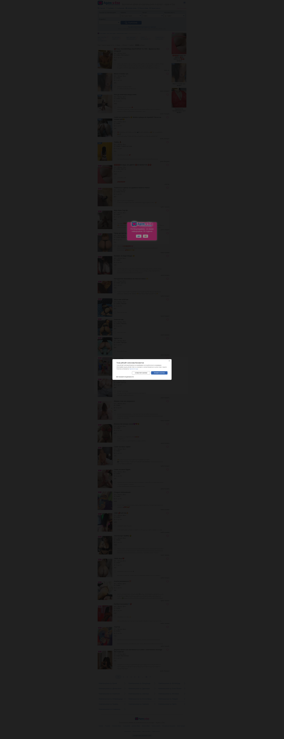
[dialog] (142, 369)
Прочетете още (133, 369)
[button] (125, 377)
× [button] (169, 360)
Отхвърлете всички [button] (141, 372)
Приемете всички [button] (159, 372)
